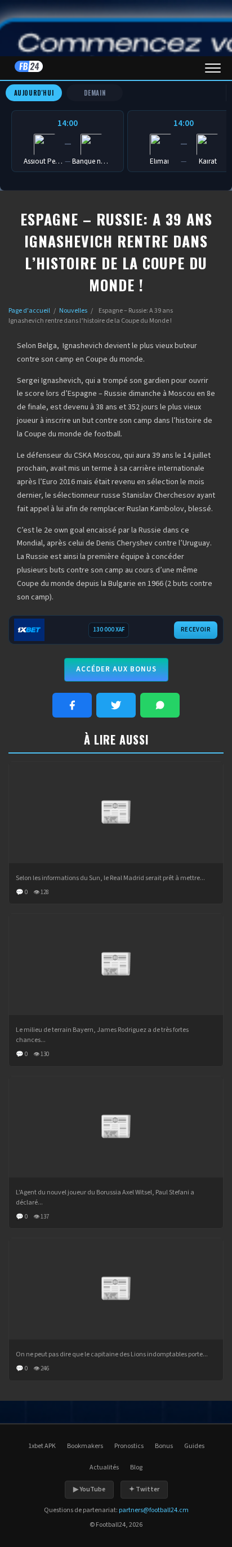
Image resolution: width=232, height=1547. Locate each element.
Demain (95, 92)
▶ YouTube (89, 1489)
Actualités (104, 1467)
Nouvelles (73, 310)
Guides (194, 1446)
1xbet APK (42, 1446)
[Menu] (213, 68)
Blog (136, 1467)
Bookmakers (85, 1446)
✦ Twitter (144, 1489)
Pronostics (129, 1446)
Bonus (164, 1446)
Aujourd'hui (34, 92)
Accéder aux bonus (116, 669)
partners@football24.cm (154, 1510)
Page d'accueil (29, 310)
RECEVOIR (196, 629)
